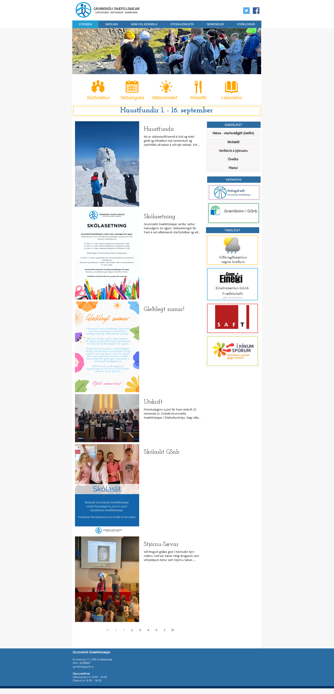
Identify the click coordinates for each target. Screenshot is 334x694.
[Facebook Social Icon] (256, 10)
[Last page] (172, 630)
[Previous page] (115, 630)
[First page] (107, 630)
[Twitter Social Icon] (246, 10)
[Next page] (164, 630)
